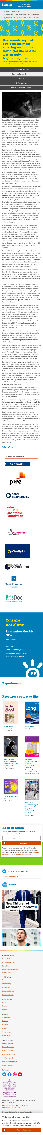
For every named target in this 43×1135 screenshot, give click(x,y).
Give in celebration (8, 1054)
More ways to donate (9, 1062)
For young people (8, 962)
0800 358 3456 (24, 6)
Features (5, 1009)
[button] (39, 6)
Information (21, 83)
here (34, 1125)
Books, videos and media (21, 88)
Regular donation (8, 1043)
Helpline (5, 1024)
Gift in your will (7, 1058)
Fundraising (6, 987)
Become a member (8, 980)
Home (7, 11)
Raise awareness (8, 995)
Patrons (5, 1021)
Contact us (6, 1036)
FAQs (21, 79)
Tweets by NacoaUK (10, 876)
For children (6, 958)
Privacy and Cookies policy (11, 1107)
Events (4, 1006)
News (4, 1002)
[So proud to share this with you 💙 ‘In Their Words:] (21, 909)
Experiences (16, 11)
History (5, 1028)
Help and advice (21, 70)
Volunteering (6, 983)
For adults (5, 966)
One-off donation (8, 1047)
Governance (6, 1032)
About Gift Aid (7, 1065)
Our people (6, 1017)
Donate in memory (8, 1050)
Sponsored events (8, 991)
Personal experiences (21, 74)
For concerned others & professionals (10, 971)
